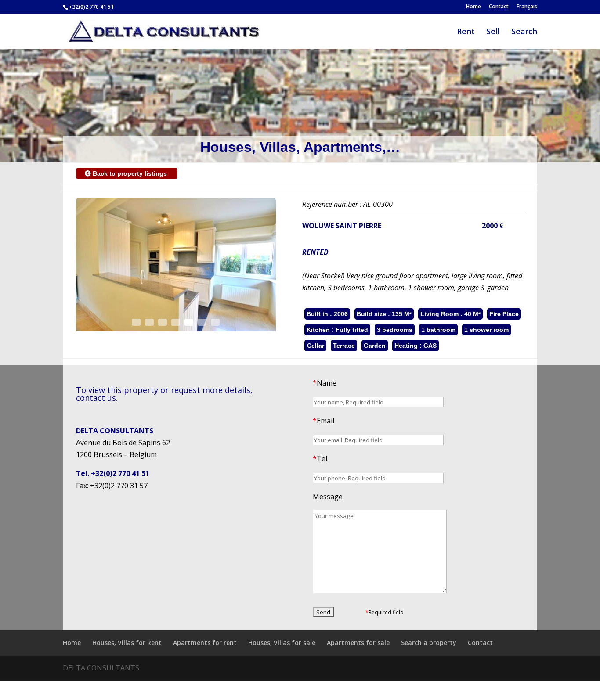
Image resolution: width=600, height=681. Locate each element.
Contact (499, 7)
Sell (493, 32)
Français (527, 7)
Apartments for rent (205, 642)
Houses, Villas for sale (281, 642)
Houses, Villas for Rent (127, 642)
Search (524, 32)
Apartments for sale (358, 642)
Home (473, 7)
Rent (466, 32)
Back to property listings (130, 173)
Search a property (428, 642)
